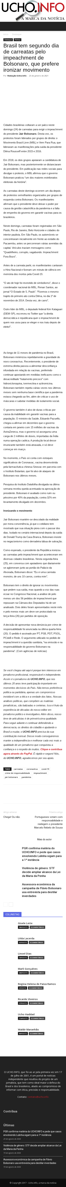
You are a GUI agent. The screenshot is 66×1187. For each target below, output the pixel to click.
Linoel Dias (24, 953)
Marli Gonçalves (28, 968)
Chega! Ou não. (11, 816)
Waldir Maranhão (28, 1029)
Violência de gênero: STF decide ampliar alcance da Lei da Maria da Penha (41, 872)
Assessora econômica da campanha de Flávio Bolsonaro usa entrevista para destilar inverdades (29, 1161)
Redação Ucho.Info (16, 75)
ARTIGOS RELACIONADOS (19, 839)
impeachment (40, 773)
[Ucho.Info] (33, 11)
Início (5, 34)
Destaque (16, 34)
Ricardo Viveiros (28, 999)
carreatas (18, 769)
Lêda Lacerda (26, 938)
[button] (61, 26)
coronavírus (32, 769)
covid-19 (45, 769)
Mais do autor (44, 839)
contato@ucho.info (38, 1096)
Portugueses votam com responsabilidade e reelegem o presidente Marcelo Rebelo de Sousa (48, 822)
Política (17, 39)
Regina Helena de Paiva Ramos (37, 984)
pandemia (26, 777)
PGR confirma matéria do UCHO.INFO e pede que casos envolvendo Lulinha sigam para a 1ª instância (32, 1133)
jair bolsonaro (11, 777)
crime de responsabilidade (17, 773)
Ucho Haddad (26, 1014)
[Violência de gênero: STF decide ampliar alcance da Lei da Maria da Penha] (11, 872)
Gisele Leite (25, 923)
